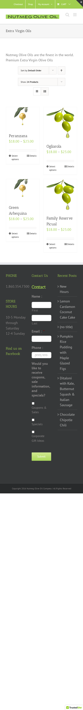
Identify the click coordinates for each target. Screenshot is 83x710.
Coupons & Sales (39, 410)
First (35, 310)
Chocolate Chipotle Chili (67, 419)
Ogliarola (54, 146)
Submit (41, 456)
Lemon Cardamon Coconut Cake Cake (67, 309)
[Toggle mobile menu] (75, 15)
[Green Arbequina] (22, 190)
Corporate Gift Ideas (38, 438)
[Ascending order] (61, 70)
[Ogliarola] (60, 123)
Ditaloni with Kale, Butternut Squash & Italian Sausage (67, 391)
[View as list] (44, 91)
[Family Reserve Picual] (60, 195)
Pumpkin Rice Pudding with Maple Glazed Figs (66, 352)
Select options (15, 157)
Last (34, 323)
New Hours (64, 289)
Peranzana (18, 135)
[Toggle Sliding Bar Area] (79, 3)
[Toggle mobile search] (67, 15)
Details (33, 155)
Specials (37, 424)
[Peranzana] (22, 118)
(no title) (66, 327)
